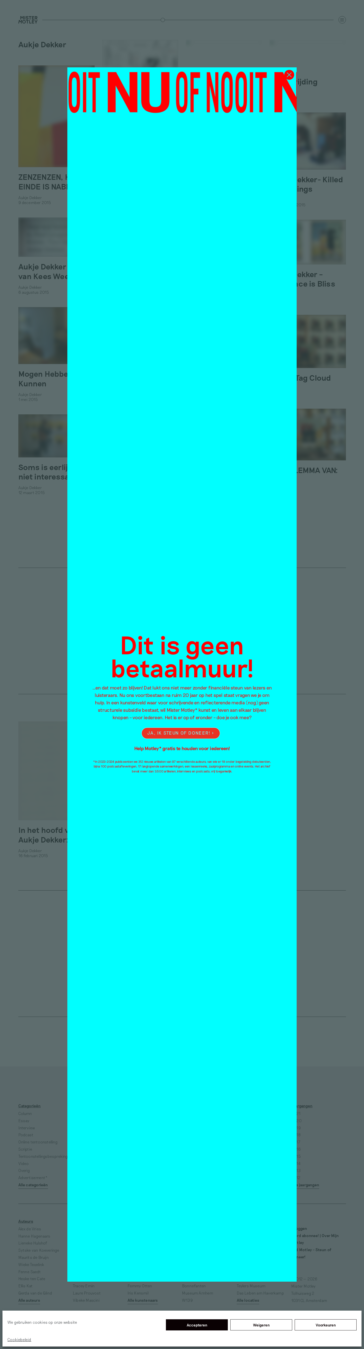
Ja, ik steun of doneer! (178, 733)
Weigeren (261, 1325)
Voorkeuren (326, 1325)
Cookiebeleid (19, 1339)
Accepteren (197, 1325)
